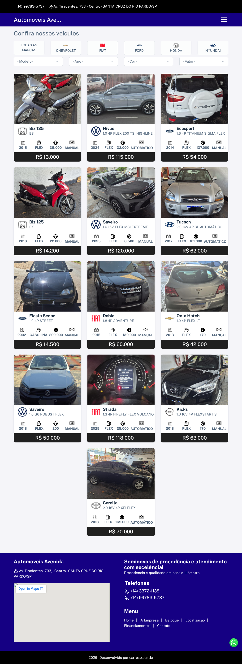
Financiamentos (137, 626)
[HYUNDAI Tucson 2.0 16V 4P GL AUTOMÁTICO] (194, 192)
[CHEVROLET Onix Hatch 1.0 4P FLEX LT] (194, 286)
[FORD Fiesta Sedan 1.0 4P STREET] (47, 286)
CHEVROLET (66, 50)
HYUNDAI (213, 50)
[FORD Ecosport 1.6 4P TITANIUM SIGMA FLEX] (194, 99)
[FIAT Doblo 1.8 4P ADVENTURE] (121, 286)
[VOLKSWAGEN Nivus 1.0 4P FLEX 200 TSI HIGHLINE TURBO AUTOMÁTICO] (121, 99)
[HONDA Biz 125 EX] (47, 192)
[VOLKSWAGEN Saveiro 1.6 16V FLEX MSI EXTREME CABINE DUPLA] (121, 192)
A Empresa (149, 620)
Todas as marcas (29, 47)
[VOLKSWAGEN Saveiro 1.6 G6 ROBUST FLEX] (47, 380)
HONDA (176, 50)
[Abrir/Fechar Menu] (224, 19)
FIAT (102, 50)
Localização (195, 620)
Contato (163, 626)
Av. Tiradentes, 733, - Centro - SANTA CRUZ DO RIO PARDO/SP (105, 6)
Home (129, 620)
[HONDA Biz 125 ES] (47, 99)
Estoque (172, 620)
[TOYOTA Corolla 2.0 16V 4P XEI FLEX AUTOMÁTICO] (121, 473)
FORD (139, 50)
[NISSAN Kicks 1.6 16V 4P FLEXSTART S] (194, 380)
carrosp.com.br (141, 657)
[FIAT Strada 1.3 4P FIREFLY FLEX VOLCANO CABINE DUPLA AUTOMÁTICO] (121, 380)
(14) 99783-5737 (30, 6)
